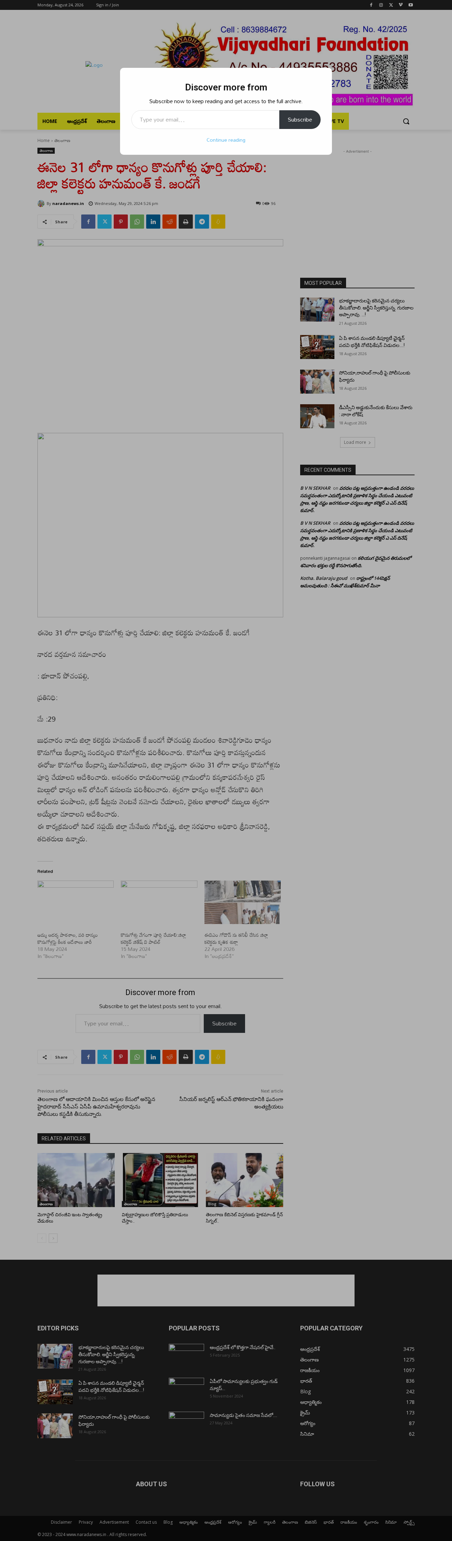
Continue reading (226, 140)
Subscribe (300, 119)
